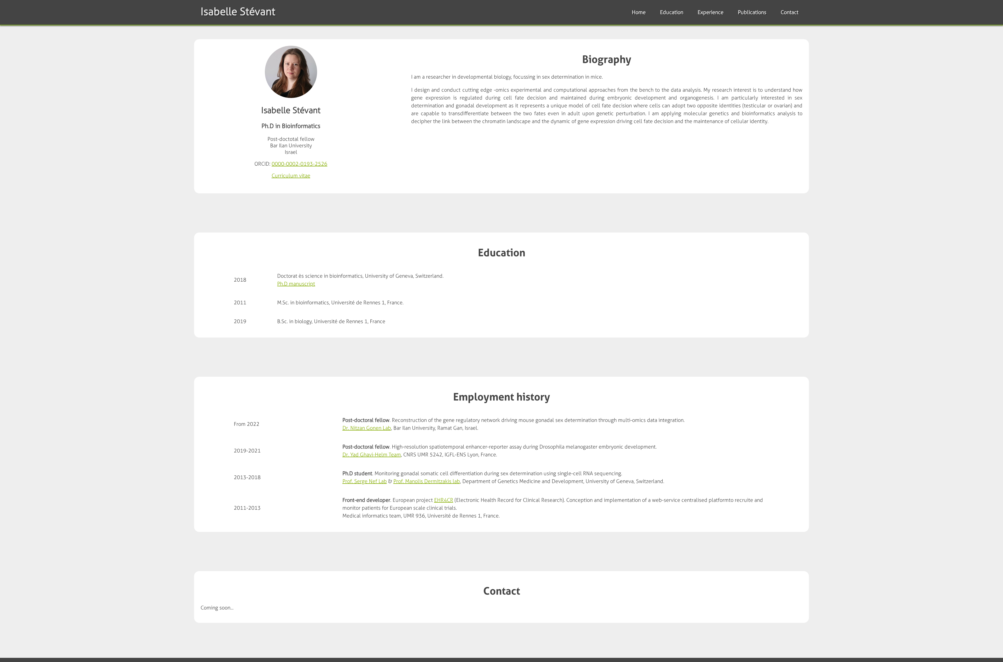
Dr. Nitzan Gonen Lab (366, 428)
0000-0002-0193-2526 (299, 164)
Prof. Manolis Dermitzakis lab (426, 481)
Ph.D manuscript (296, 284)
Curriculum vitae (291, 175)
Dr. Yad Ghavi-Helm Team (371, 454)
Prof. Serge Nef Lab (364, 481)
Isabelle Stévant (238, 11)
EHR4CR (443, 500)
